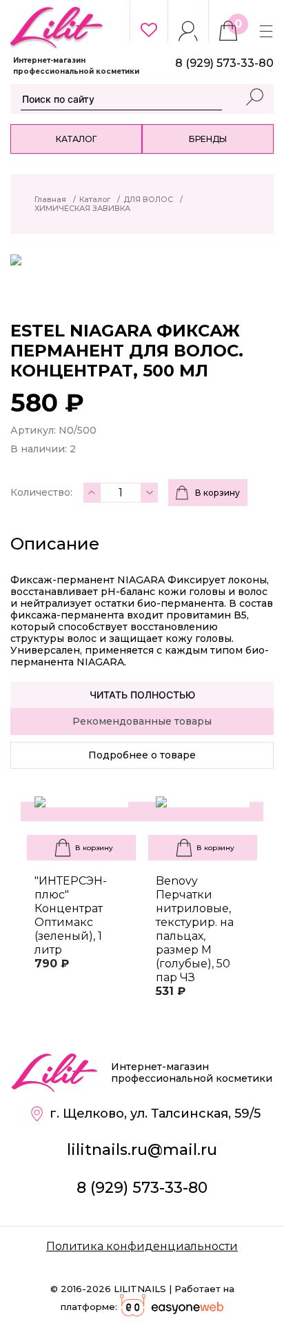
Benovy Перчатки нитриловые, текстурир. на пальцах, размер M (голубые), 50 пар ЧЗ (195, 929)
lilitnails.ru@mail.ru (142, 1149)
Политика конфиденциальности (142, 1246)
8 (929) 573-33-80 (142, 1187)
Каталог (76, 139)
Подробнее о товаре (142, 755)
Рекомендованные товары (142, 721)
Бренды (208, 139)
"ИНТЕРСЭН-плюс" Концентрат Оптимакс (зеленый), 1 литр (70, 915)
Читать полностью (142, 695)
